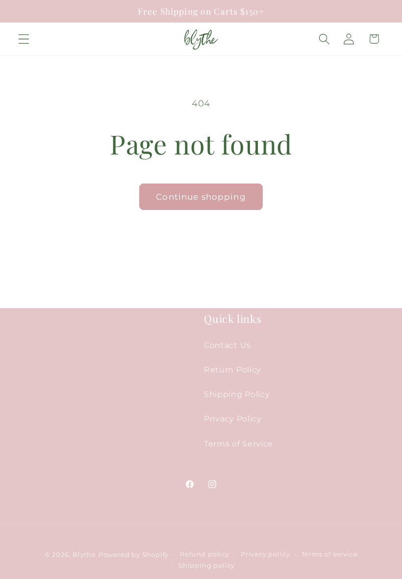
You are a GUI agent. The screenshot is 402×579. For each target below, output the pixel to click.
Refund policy (204, 554)
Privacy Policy (233, 418)
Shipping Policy (237, 394)
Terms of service (330, 554)
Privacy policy (265, 554)
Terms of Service (238, 443)
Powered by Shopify (134, 554)
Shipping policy (206, 565)
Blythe (84, 554)
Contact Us (227, 345)
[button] (23, 39)
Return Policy (232, 369)
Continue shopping (201, 196)
